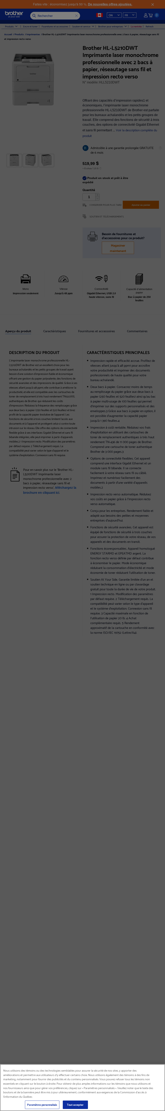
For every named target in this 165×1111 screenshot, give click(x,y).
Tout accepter (75, 1104)
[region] (82, 1087)
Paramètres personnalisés (42, 1104)
